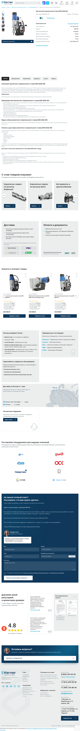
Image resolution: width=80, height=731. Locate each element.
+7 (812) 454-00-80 (69, 682)
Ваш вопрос (6, 560)
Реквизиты (25, 679)
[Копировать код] (48, 14)
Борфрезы (43, 679)
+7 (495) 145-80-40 (69, 688)
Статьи (24, 696)
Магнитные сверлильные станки (48, 674)
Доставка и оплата (27, 687)
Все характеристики (73, 23)
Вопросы (54, 78)
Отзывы (46, 78)
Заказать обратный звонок (68, 676)
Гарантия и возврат (28, 694)
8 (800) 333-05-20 (68, 674)
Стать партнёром (27, 689)
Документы (37, 78)
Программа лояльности (29, 691)
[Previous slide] (3, 11)
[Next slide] (3, 37)
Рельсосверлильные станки (47, 683)
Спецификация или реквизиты (48, 553)
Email (5, 553)
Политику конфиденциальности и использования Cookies (42, 728)
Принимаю (3, 730)
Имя (5, 546)
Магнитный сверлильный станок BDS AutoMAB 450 (13, 296)
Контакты (25, 681)
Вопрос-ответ (26, 692)
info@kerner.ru (66, 693)
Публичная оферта (56, 725)
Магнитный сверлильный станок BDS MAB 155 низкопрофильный (39, 296)
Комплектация (26, 78)
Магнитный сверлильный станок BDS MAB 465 (64, 296)
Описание (5, 78)
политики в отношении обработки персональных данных (36, 572)
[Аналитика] (25, 276)
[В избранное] (25, 274)
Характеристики (15, 78)
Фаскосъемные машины (46, 681)
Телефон (43, 546)
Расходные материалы (42, 45)
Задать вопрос (9, 419)
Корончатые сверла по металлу (48, 676)
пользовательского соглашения (57, 572)
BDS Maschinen (51, 18)
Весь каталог (43, 684)
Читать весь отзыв (35, 610)
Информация (26, 676)
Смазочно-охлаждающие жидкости (49, 678)
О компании (26, 674)
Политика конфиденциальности (70, 725)
